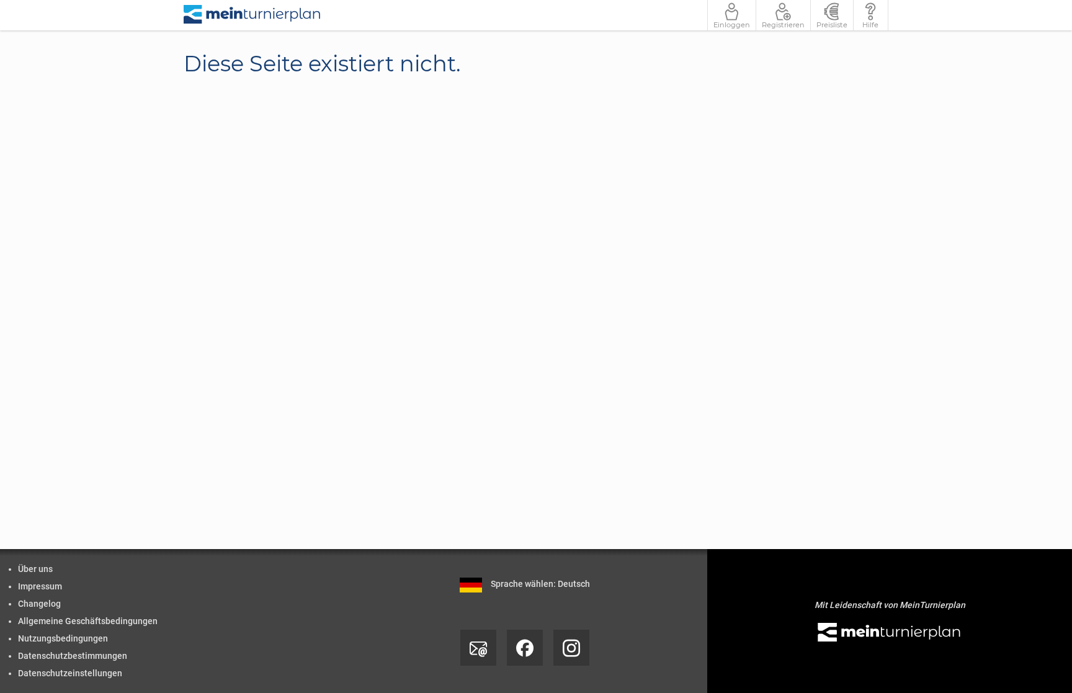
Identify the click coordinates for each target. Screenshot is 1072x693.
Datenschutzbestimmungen (72, 656)
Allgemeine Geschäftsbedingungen (88, 621)
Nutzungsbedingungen (63, 638)
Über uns (35, 569)
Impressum (40, 586)
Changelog (39, 604)
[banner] (252, 15)
